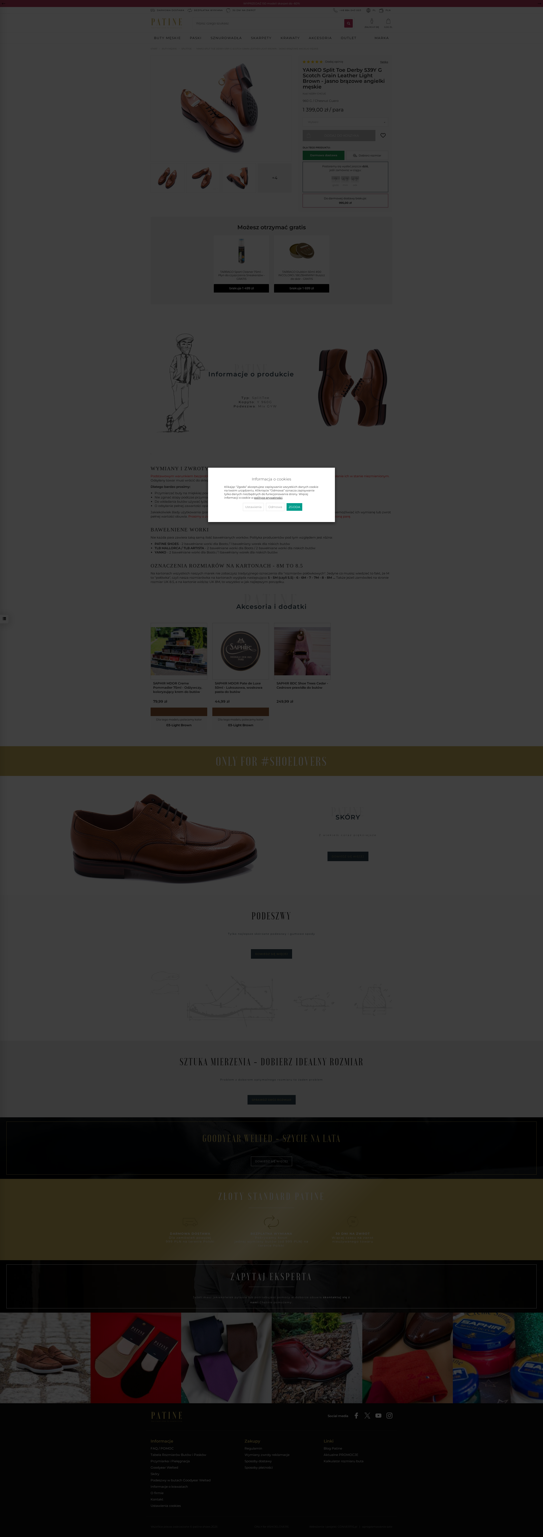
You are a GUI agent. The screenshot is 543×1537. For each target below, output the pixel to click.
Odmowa (275, 507)
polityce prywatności (268, 497)
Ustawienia (253, 507)
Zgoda (294, 507)
